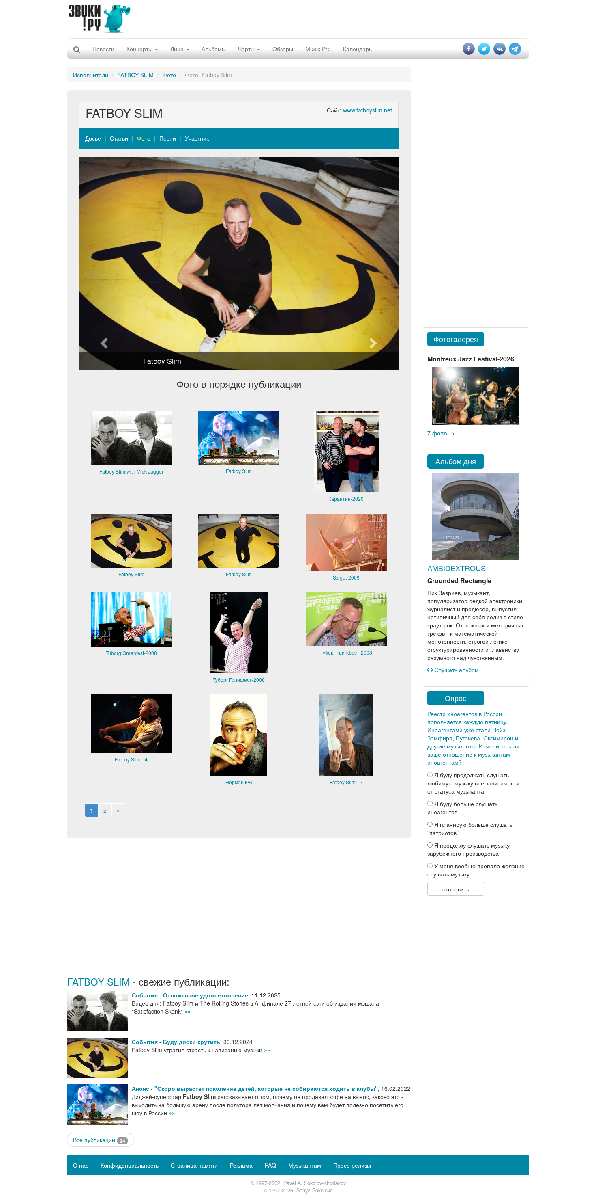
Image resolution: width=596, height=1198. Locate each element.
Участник (197, 138)
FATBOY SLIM (135, 75)
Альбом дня (455, 461)
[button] (103, 263)
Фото (169, 75)
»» (187, 1011)
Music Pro (318, 49)
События (145, 995)
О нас (80, 1165)
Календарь (357, 49)
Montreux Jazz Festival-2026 (470, 358)
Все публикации (99, 1139)
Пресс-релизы (352, 1165)
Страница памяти (194, 1165)
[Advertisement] (298, 18)
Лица (177, 49)
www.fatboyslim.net (367, 110)
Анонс (140, 1088)
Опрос (455, 697)
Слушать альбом (456, 670)
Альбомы (214, 49)
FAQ (270, 1165)
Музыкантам (304, 1165)
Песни (167, 138)
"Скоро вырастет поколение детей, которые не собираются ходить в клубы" (266, 1088)
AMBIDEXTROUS (456, 567)
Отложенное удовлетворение (205, 995)
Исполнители (90, 75)
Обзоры (282, 49)
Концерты (140, 49)
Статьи (119, 138)
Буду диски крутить (191, 1042)
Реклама (241, 1165)
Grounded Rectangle (459, 580)
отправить (455, 889)
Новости (103, 49)
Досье (93, 138)
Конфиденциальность (130, 1165)
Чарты (247, 49)
